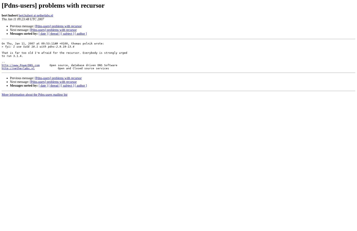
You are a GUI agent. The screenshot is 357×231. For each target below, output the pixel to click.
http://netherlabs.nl (18, 68)
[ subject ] (67, 33)
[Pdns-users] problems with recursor (58, 26)
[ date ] (43, 33)
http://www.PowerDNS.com (21, 65)
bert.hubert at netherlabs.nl (36, 15)
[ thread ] (54, 33)
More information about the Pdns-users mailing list (34, 94)
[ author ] (81, 33)
